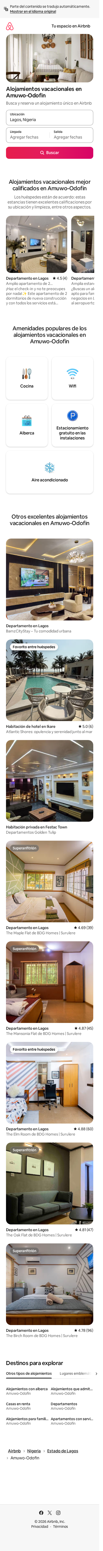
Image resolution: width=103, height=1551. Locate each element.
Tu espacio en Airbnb (71, 26)
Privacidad (39, 1526)
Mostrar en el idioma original (33, 11)
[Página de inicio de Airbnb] (10, 26)
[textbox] (28, 137)
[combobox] (49, 120)
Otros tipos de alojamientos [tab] (29, 1373)
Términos (60, 1526)
